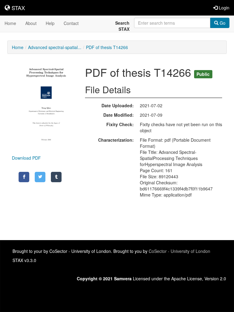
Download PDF (26, 158)
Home (10, 23)
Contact (71, 23)
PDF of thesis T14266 (107, 47)
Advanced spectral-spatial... (54, 47)
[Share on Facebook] (24, 177)
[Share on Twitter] (40, 177)
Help (50, 23)
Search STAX (122, 26)
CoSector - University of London (179, 251)
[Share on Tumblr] (56, 177)
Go (221, 23)
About (31, 23)
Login (223, 8)
